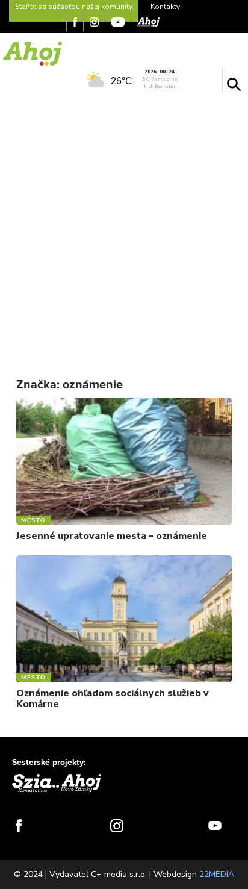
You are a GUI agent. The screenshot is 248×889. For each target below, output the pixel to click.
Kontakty (165, 6)
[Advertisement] (124, 227)
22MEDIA (216, 874)
